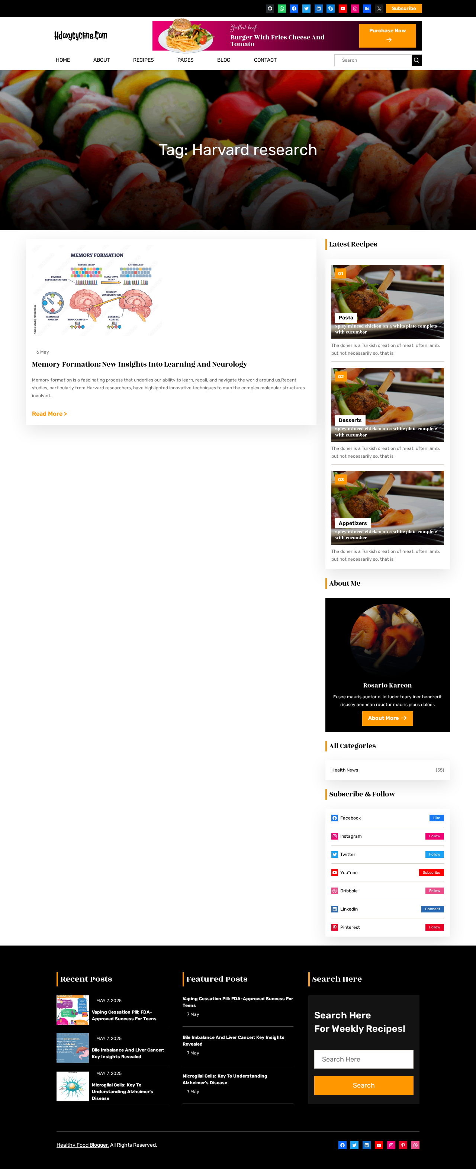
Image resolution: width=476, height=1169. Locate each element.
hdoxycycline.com (80, 35)
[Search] (417, 60)
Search (364, 1085)
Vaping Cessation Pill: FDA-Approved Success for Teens (124, 1015)
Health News (344, 770)
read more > (49, 414)
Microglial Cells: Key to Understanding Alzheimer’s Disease (122, 1091)
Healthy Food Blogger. (83, 1145)
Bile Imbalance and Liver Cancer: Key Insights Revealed (128, 1053)
